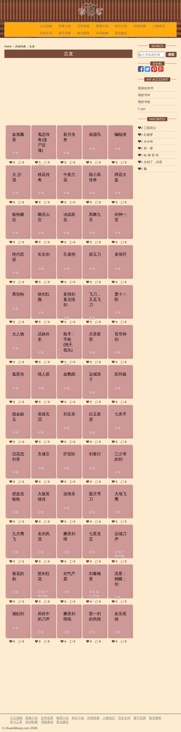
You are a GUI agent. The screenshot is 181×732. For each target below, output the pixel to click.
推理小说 (102, 26)
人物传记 (158, 26)
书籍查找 (47, 722)
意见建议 (121, 33)
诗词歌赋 (102, 33)
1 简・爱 (147, 148)
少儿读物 (46, 26)
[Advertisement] (68, 91)
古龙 (32, 46)
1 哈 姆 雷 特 (150, 155)
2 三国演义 (148, 128)
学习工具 (16, 722)
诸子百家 (64, 33)
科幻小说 (121, 26)
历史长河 (46, 33)
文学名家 (83, 26)
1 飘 (144, 169)
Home (8, 46)
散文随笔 (83, 33)
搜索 (171, 54)
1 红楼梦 (147, 134)
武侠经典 (140, 26)
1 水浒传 (147, 141)
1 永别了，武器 (151, 162)
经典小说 (64, 26)
